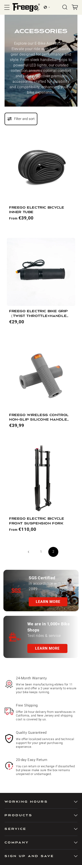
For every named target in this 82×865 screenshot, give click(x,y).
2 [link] (53, 552)
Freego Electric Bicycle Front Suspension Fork (36, 521)
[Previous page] (29, 552)
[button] (7, 7)
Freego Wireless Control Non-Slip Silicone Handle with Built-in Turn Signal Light (39, 417)
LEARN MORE (48, 601)
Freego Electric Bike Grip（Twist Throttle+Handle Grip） (38, 313)
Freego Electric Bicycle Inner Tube (36, 210)
